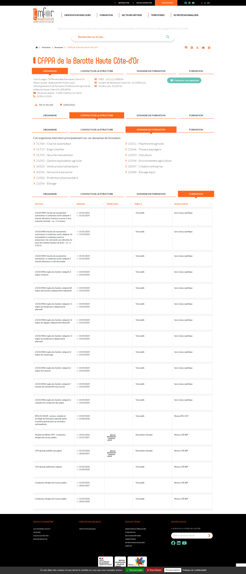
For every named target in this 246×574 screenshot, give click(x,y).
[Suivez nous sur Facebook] (187, 3)
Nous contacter (144, 3)
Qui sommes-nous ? (42, 529)
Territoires (158, 15)
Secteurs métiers (133, 536)
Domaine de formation (151, 71)
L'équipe (37, 532)
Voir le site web (45, 104)
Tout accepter (136, 570)
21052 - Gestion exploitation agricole (59, 160)
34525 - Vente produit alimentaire (57, 166)
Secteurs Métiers (132, 15)
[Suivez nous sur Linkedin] (190, 3)
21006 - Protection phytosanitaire (57, 177)
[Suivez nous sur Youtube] (194, 3)
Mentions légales (87, 529)
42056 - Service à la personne (54, 172)
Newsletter (123, 3)
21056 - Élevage (46, 183)
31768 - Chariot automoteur (53, 143)
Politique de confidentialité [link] (194, 570)
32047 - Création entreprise (145, 166)
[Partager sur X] (197, 47)
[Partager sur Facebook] (186, 47)
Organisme (50, 71)
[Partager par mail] (203, 47)
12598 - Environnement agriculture (150, 160)
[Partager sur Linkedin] (192, 47)
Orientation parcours (135, 529)
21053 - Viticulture (140, 155)
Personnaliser (173, 570)
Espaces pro (167, 3)
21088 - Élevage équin (142, 172)
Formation (106, 15)
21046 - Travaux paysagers (144, 149)
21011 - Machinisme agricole (146, 143)
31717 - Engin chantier (50, 149)
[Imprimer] (209, 47)
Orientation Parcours (77, 15)
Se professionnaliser (186, 15)
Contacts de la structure (97, 71)
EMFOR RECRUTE (40, 539)
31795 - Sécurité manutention (54, 155)
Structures (59, 47)
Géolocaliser (69, 104)
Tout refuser (155, 570)
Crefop (128, 546)
